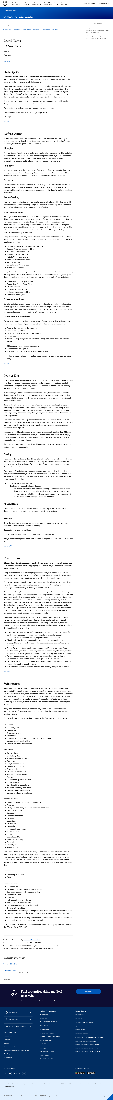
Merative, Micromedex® (32, 940)
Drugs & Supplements (11, 10)
